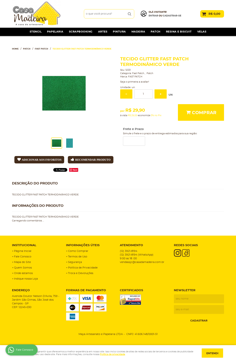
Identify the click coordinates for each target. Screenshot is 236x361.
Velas (201, 31)
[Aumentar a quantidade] (161, 94)
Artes (102, 31)
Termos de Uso (77, 256)
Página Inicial (22, 251)
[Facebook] (186, 253)
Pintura (119, 31)
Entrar (153, 16)
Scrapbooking (81, 31)
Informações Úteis (83, 245)
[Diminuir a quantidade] (126, 94)
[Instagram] (177, 253)
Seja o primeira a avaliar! (134, 82)
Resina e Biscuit (179, 31)
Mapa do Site (22, 262)
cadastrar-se (172, 16)
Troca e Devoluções (80, 273)
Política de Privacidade (83, 267)
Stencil (36, 31)
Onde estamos (23, 273)
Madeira (138, 31)
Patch (155, 31)
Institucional (24, 245)
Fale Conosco (22, 256)
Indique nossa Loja (26, 279)
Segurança (75, 262)
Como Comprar (78, 251)
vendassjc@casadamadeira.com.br (142, 262)
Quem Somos (23, 267)
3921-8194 (128, 251)
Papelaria (55, 31)
